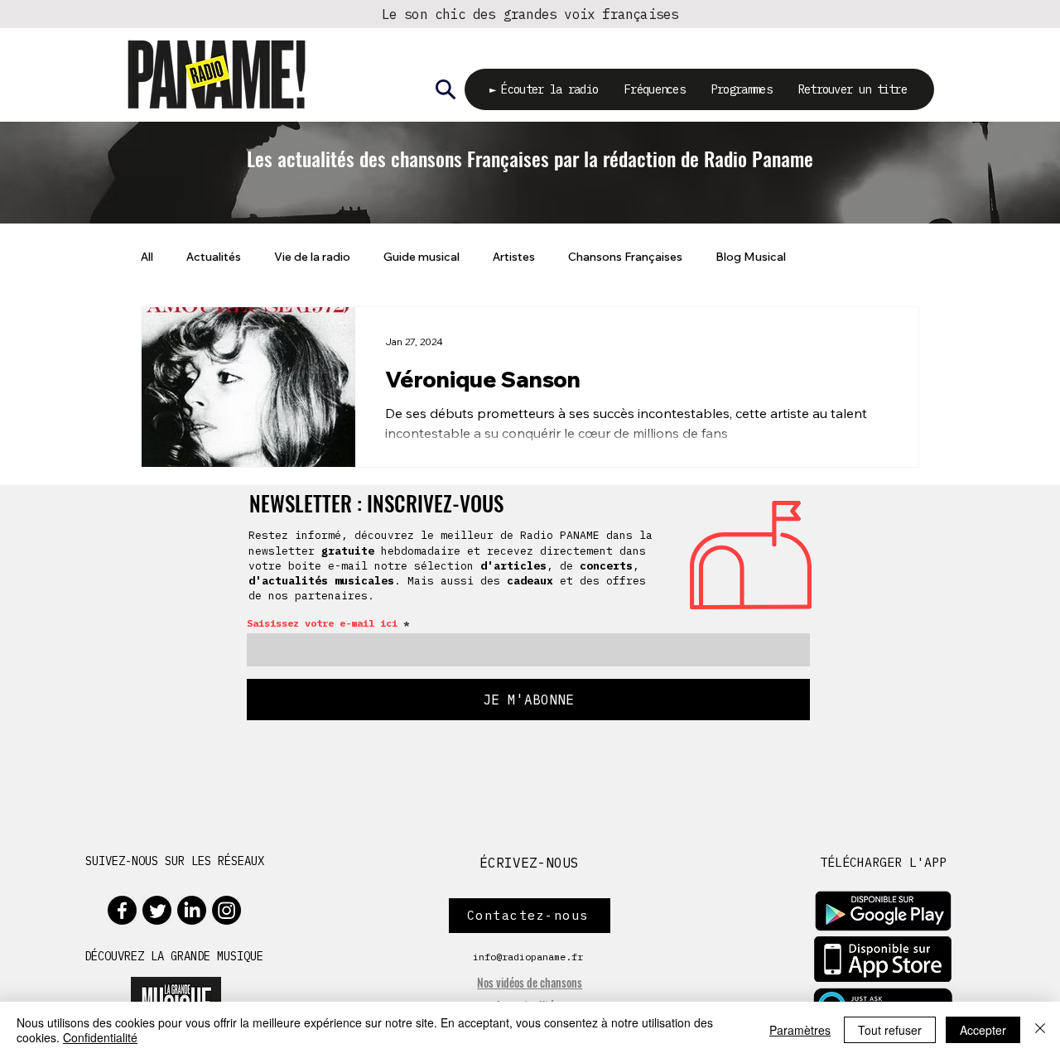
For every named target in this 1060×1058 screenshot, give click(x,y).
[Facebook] (122, 910)
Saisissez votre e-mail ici (322, 623)
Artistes (514, 257)
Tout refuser (890, 1030)
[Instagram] (226, 910)
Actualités (213, 257)
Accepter (983, 1030)
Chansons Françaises (625, 257)
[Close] (1040, 1030)
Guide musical (421, 257)
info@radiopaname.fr (528, 956)
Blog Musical (751, 257)
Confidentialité (100, 1037)
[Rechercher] (445, 89)
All (147, 257)
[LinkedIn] (191, 910)
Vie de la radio (312, 257)
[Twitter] (156, 910)
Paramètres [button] (800, 1030)
